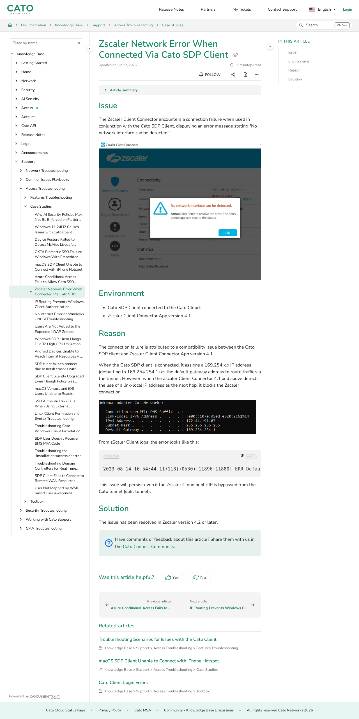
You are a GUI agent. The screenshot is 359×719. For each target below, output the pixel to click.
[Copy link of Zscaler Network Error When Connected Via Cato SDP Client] (235, 55)
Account (28, 116)
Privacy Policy (109, 710)
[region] (180, 463)
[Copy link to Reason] (134, 334)
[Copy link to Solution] (139, 509)
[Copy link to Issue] (126, 106)
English (324, 9)
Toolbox (36, 501)
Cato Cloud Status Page (65, 710)
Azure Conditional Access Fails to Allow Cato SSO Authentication (55, 279)
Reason (294, 70)
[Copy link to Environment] (153, 293)
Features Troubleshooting (51, 197)
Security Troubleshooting (46, 510)
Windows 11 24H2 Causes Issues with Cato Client (57, 230)
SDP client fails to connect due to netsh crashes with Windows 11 (56, 366)
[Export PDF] (245, 74)
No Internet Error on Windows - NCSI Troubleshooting (59, 317)
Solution (295, 79)
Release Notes (33, 134)
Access (27, 107)
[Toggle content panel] (270, 46)
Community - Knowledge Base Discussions (199, 710)
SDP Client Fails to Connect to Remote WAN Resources (59, 478)
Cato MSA (142, 710)
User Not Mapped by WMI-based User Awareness (57, 491)
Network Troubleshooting (47, 170)
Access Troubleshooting (133, 25)
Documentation (33, 25)
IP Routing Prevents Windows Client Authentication (59, 304)
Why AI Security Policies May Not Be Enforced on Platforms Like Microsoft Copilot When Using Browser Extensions (59, 217)
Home (26, 72)
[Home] (20, 9)
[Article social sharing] (233, 74)
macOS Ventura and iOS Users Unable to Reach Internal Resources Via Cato (57, 391)
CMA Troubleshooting (44, 528)
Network (28, 81)
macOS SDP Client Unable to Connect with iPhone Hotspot (58, 267)
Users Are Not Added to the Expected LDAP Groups (57, 329)
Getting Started (34, 63)
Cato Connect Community (148, 547)
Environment (298, 61)
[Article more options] (256, 74)
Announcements (34, 152)
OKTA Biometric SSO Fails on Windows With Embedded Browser (58, 255)
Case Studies (172, 25)
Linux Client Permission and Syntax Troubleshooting (57, 416)
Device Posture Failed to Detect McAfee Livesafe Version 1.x (55, 242)
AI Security (30, 98)
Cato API (28, 125)
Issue (292, 52)
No (203, 577)
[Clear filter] (78, 42)
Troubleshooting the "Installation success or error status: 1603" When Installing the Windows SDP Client (59, 454)
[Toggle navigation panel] (89, 48)
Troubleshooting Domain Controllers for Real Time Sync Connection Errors (55, 466)
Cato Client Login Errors (123, 682)
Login (347, 9)
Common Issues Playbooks (47, 179)
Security (28, 89)
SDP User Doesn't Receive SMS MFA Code (56, 441)
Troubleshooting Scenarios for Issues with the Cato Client (158, 639)
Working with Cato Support (48, 519)
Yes (176, 577)
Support (98, 25)
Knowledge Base (69, 25)
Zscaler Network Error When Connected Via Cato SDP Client (58, 292)
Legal (26, 143)
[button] (324, 25)
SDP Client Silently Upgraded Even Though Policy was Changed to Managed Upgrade (59, 379)
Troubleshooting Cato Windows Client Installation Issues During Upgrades (57, 429)
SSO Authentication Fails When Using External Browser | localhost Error (55, 404)
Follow (212, 74)
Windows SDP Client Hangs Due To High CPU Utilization (58, 342)
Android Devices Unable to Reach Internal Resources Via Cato (58, 354)
